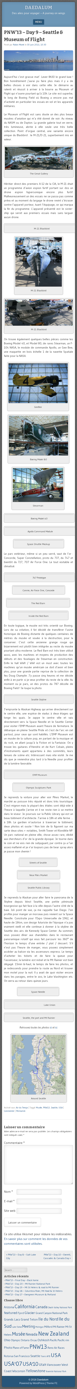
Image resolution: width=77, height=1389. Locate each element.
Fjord (21, 1313)
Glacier (29, 1313)
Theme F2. (52, 1383)
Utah (42, 1364)
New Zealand (53, 1333)
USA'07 (13, 1363)
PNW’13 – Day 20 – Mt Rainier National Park (27, 1283)
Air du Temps (22, 1107)
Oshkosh (43, 1340)
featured (10, 1313)
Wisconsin (18, 1371)
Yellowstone (35, 1371)
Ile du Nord (48, 1319)
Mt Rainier (59, 1326)
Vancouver (54, 1365)
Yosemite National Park (56, 1371)
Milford (48, 1326)
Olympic (15, 1340)
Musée (39, 1107)
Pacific (53, 1340)
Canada (41, 1307)
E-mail (9, 1201)
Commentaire (14, 1143)
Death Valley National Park (60, 1307)
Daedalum (38, 7)
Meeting (28, 1326)
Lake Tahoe (17, 1327)
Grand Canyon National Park (52, 1313)
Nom (8, 1192)
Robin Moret (18, 44)
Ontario (25, 1340)
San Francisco (22, 1356)
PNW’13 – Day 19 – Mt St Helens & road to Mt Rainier (32, 1287)
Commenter (9, 1111)
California (25, 1306)
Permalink (20, 1111)
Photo (8, 1348)
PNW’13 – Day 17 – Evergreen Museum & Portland (30, 1294)
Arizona (9, 1307)
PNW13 (46, 1107)
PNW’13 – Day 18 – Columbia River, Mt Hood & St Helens (34, 1290)
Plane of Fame (21, 1348)
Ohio (7, 1340)
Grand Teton (29, 1319)
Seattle (54, 1107)
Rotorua (8, 1356)
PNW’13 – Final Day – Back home (21, 1280)
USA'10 (30, 1364)
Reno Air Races (56, 1348)
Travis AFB (45, 1356)
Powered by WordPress (32, 1383)
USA (61, 1107)
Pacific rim (63, 1340)
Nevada (32, 1334)
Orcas (33, 1340)
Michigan (40, 1327)
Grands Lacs (12, 1319)
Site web (9, 1211)
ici (51, 1027)
